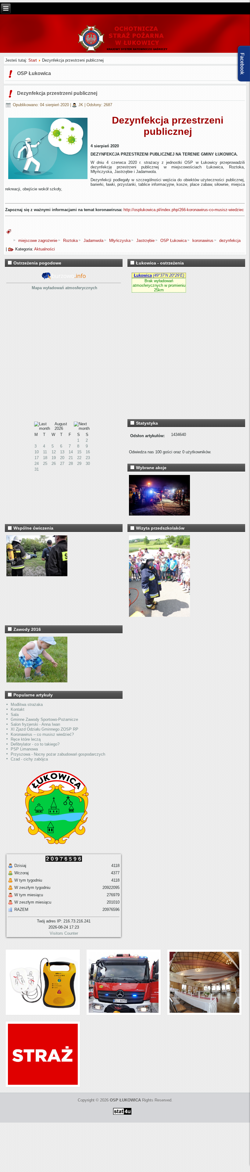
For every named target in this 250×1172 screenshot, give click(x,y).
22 (79, 457)
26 (54, 463)
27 (62, 463)
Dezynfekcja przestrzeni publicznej (57, 93)
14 (71, 452)
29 (79, 463)
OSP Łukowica (174, 240)
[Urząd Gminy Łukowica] (53, 842)
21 (71, 457)
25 (45, 463)
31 (36, 469)
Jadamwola (94, 240)
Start (32, 60)
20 (62, 457)
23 (88, 457)
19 (54, 457)
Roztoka (71, 240)
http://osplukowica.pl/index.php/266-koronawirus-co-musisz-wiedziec (183, 209)
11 (45, 452)
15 (79, 452)
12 (54, 452)
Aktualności (44, 249)
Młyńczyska (120, 240)
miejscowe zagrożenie (38, 240)
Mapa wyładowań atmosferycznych (64, 288)
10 (36, 452)
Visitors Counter (64, 933)
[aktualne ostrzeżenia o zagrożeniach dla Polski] (63, 278)
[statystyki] (122, 1115)
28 (71, 463)
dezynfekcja (230, 240)
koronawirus (203, 240)
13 (62, 452)
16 (88, 452)
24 (36, 463)
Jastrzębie (146, 240)
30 (88, 463)
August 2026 (61, 426)
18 (45, 457)
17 (36, 457)
